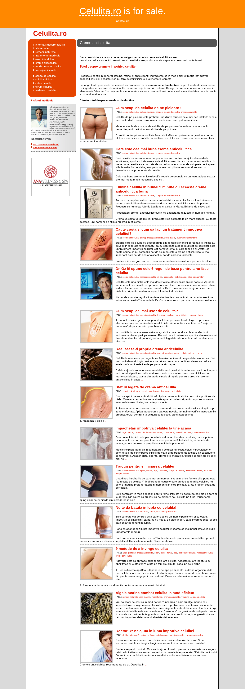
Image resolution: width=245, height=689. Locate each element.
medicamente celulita (48, 66)
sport (142, 470)
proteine (132, 553)
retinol (143, 635)
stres (163, 553)
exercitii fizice (182, 315)
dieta (135, 391)
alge (190, 277)
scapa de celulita (172, 112)
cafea (176, 353)
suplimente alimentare (187, 238)
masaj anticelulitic (169, 511)
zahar (199, 353)
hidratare (163, 470)
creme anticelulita (130, 112)
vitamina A (127, 391)
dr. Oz (125, 635)
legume (193, 315)
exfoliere (144, 511)
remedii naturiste (165, 353)
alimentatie (168, 277)
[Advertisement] (146, 50)
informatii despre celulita (50, 44)
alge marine (127, 432)
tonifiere (170, 315)
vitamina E (186, 597)
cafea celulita (43, 83)
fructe (200, 315)
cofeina (151, 635)
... (108, 141)
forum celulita (43, 86)
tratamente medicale (47, 55)
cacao (137, 432)
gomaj (143, 238)
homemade (169, 432)
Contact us (122, 20)
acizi (124, 553)
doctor (149, 470)
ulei (157, 511)
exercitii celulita (44, 59)
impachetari (198, 277)
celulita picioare (147, 112)
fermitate (161, 315)
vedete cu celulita (45, 90)
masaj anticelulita (189, 112)
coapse (159, 112)
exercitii (142, 391)
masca (196, 597)
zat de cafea (180, 277)
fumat (169, 553)
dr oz (159, 277)
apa (155, 470)
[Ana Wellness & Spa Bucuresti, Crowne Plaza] (49, 195)
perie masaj (169, 238)
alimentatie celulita (194, 470)
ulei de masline (149, 432)
